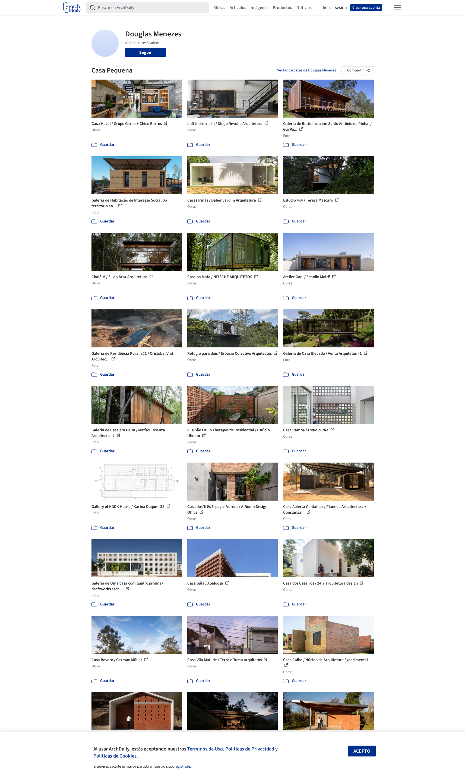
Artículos (238, 8)
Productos (282, 8)
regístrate (182, 766)
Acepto (361, 751)
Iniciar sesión (335, 8)
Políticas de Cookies (115, 755)
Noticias (304, 8)
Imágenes (259, 8)
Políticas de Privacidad (249, 748)
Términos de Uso (205, 748)
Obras (219, 8)
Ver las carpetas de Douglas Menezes (306, 70)
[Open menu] (397, 7)
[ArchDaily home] (72, 7)
